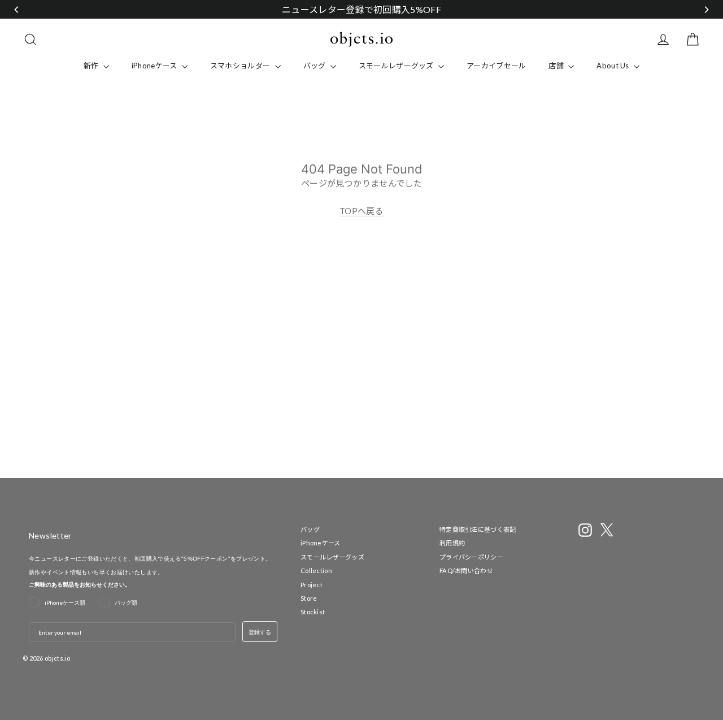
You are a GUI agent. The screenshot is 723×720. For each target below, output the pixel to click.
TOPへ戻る (361, 211)
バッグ (315, 65)
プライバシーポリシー (471, 557)
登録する (260, 631)
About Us (613, 65)
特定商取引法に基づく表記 (477, 529)
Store (308, 598)
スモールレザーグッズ (397, 65)
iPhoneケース (155, 65)
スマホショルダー (241, 65)
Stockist (312, 611)
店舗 (556, 65)
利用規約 (452, 542)
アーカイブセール (496, 65)
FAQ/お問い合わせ (466, 570)
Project (311, 584)
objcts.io (57, 658)
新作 (92, 65)
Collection (316, 570)
